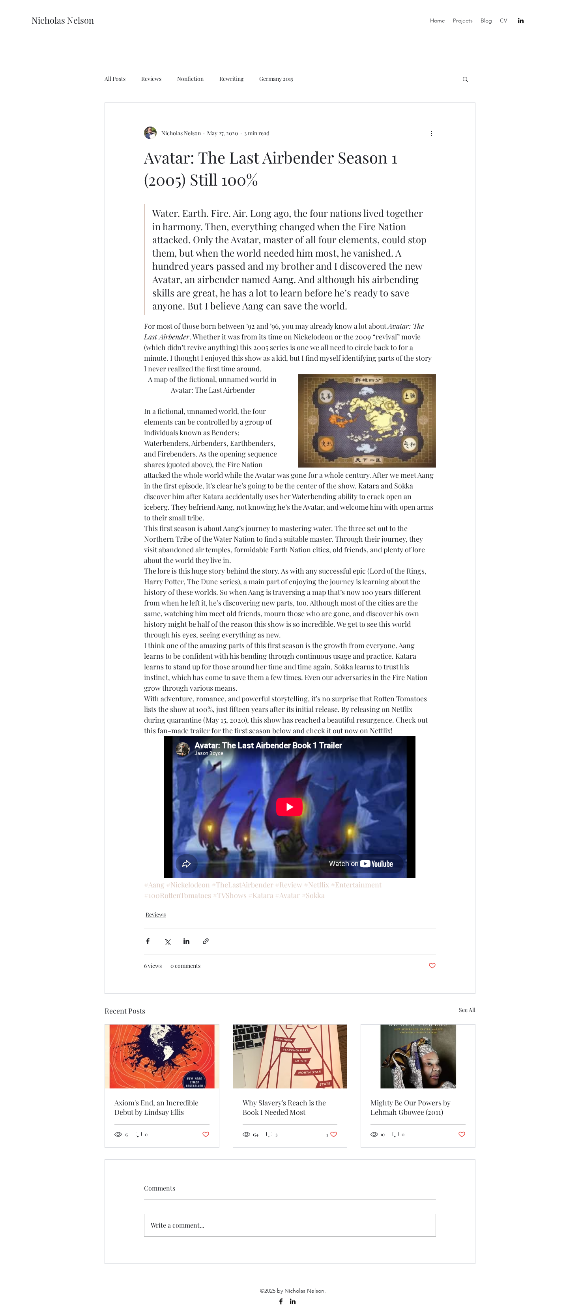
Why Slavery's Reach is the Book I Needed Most (284, 1107)
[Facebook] (281, 1301)
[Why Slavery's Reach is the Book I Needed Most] (290, 1056)
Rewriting (231, 78)
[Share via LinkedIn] (186, 941)
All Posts (115, 78)
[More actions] (431, 133)
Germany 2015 (276, 78)
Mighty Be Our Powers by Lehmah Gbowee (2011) (410, 1107)
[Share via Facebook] (148, 941)
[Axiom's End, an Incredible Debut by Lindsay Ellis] (162, 1056)
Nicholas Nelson (63, 20)
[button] (465, 79)
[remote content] (290, 808)
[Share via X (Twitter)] (167, 941)
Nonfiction (190, 78)
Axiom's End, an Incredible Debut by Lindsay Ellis (156, 1107)
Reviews (151, 78)
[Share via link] (206, 941)
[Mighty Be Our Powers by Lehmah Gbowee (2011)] (418, 1056)
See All (467, 1010)
